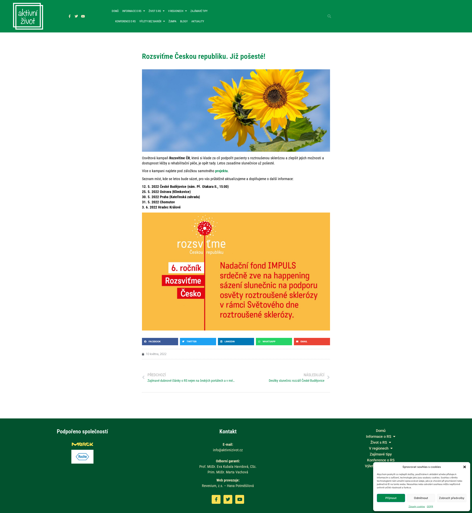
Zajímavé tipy (199, 11)
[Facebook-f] (69, 16)
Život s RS (155, 11)
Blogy (184, 21)
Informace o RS (131, 11)
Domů (115, 11)
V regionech (175, 11)
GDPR (430, 506)
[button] (464, 467)
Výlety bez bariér (150, 21)
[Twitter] (76, 16)
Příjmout (391, 498)
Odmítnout (421, 498)
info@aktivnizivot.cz (228, 450)
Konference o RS (125, 21)
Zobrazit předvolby (451, 498)
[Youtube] (83, 16)
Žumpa (172, 21)
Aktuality (197, 21)
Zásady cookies (417, 506)
